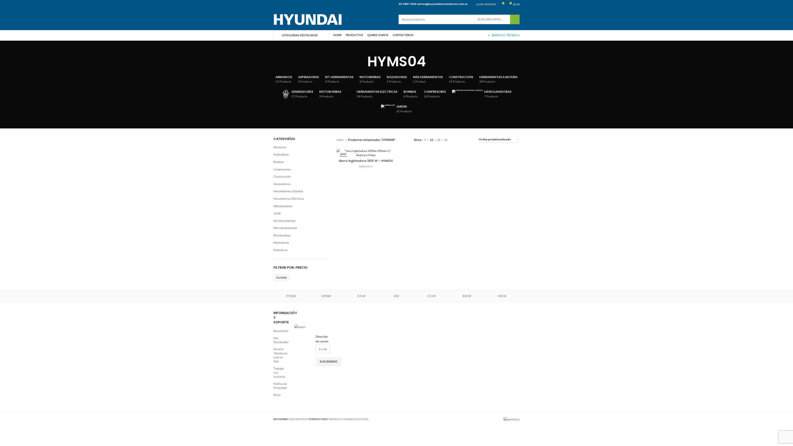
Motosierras (281, 242)
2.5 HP (431, 296)
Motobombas (282, 235)
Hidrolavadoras (283, 206)
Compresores (282, 169)
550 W (502, 296)
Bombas (278, 162)
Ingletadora (366, 166)
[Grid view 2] (457, 139)
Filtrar (281, 277)
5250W (326, 296)
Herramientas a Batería (288, 191)
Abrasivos (279, 147)
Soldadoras (280, 250)
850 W (467, 296)
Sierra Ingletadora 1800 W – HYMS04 (366, 161)
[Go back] (362, 61)
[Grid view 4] (470, 139)
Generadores (282, 184)
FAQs (277, 395)
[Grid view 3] (463, 139)
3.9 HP (361, 296)
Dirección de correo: (322, 339)
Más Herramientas (285, 228)
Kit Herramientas (284, 220)
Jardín (277, 213)
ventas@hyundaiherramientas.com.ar (442, 4)
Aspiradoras (281, 154)
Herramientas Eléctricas (288, 198)
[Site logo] (307, 19)
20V (396, 296)
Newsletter (280, 331)
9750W (291, 296)
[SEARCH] (515, 19)
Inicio (340, 139)
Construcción (282, 176)
